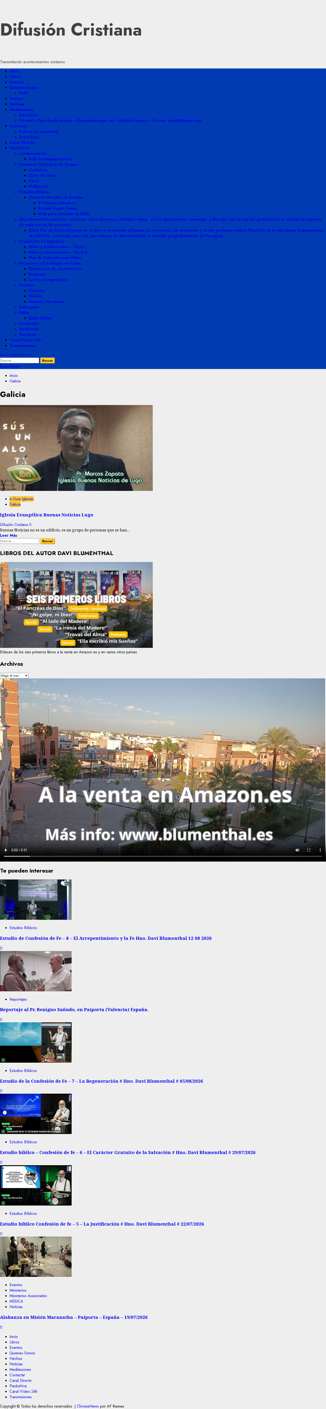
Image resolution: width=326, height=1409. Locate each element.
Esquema (37, 274)
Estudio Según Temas (57, 208)
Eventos (17, 82)
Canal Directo (22, 142)
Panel (34, 181)
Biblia (24, 312)
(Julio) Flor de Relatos (176, 233)
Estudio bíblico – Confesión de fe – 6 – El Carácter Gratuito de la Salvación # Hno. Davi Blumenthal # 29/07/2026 (128, 1152)
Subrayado (29, 307)
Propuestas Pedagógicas (41, 241)
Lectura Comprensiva (48, 279)
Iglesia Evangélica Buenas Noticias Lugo (46, 515)
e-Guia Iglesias (22, 499)
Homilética (28, 323)
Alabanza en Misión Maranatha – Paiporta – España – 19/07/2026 (74, 1317)
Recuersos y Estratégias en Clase (49, 263)
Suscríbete (10, 366)
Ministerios (18, 1290)
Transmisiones (23, 345)
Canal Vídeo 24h (25, 340)
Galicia (15, 504)
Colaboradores (33, 153)
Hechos (16, 98)
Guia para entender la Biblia (64, 214)
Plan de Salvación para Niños (55, 257)
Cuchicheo (38, 170)
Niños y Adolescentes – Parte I (57, 247)
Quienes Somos (24, 87)
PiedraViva (19, 148)
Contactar (19, 126)
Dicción (35, 296)
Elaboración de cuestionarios (55, 268)
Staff (23, 93)
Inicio (14, 71)
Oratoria (36, 290)
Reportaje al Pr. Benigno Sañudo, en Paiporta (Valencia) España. (74, 1009)
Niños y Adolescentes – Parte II (58, 252)
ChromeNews (88, 1406)
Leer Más (8, 535)
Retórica (26, 285)
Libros (15, 76)
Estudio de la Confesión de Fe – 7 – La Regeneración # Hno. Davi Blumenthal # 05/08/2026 (101, 1081)
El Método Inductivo (56, 203)
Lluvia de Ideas (42, 175)
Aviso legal (29, 137)
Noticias (17, 104)
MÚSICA (16, 1301)
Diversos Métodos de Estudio (56, 197)
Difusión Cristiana (71, 29)
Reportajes (18, 999)
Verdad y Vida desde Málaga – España (110, 120)
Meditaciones (22, 109)
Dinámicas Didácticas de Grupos (48, 164)
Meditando (29, 329)
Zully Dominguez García (50, 159)
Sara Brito (28, 115)
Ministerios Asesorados (28, 1296)
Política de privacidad (38, 131)
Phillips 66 (38, 186)
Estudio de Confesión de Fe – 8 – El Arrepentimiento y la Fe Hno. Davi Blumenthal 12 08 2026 (106, 938)
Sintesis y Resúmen (46, 301)
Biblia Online (40, 318)
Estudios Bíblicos (34, 192)
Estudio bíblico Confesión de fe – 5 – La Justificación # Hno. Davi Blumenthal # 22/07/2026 (102, 1224)
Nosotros (27, 334)
